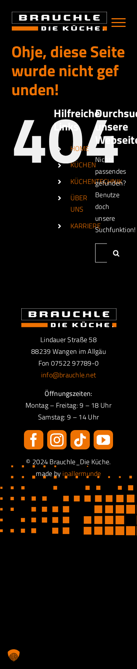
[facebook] (33, 439)
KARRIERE (85, 226)
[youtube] (103, 439)
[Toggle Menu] (118, 22)
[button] (13, 655)
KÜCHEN (83, 165)
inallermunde (81, 473)
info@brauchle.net (68, 375)
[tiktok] (80, 439)
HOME (79, 148)
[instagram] (57, 439)
